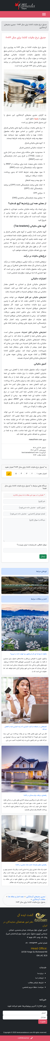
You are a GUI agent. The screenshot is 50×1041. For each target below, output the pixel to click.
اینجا (36, 118)
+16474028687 (24, 1038)
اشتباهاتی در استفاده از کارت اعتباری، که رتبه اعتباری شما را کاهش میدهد (26, 727)
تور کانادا (42, 580)
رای (9, 473)
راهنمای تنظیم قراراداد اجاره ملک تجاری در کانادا (31, 865)
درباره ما (40, 973)
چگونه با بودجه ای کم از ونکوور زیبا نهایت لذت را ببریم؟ (28, 654)
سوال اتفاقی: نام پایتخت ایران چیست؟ (32, 544)
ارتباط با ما (39, 978)
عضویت (43, 1021)
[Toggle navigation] (44, 14)
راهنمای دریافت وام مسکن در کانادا (35, 795)
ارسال (43, 556)
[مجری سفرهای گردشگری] (25, 5)
